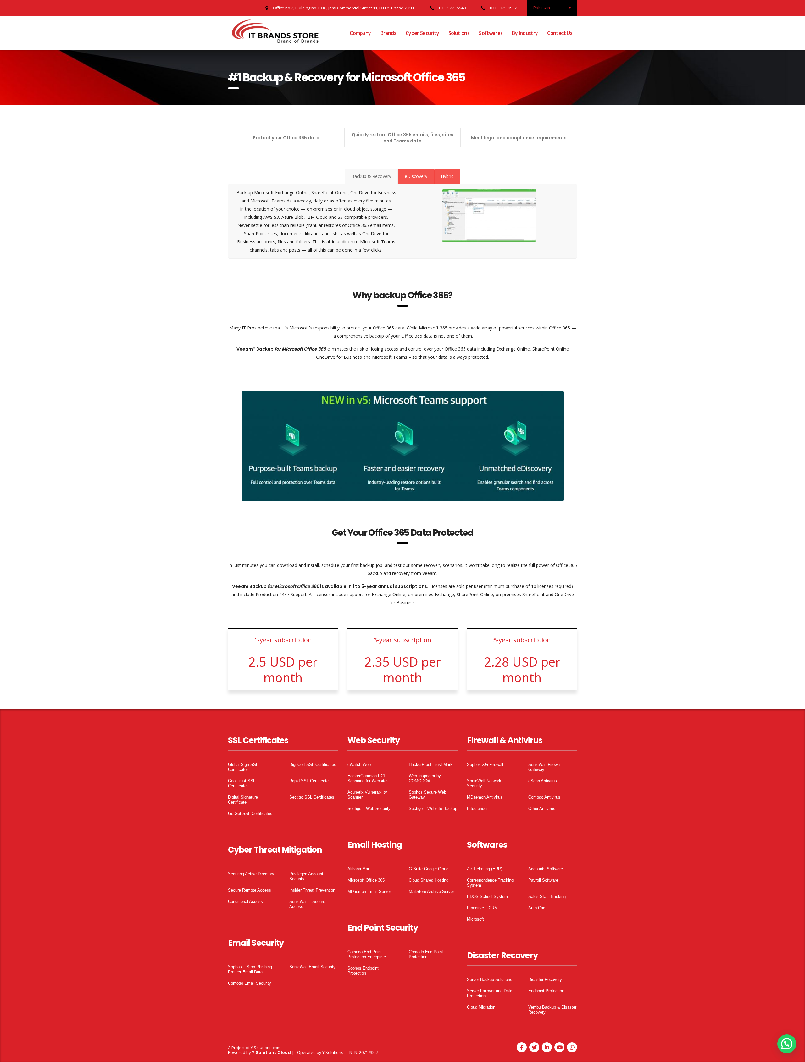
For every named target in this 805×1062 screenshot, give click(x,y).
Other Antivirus (541, 808)
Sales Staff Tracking (547, 896)
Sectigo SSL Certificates (311, 797)
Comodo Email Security (249, 983)
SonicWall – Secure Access (307, 904)
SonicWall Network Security (484, 783)
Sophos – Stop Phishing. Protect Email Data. (250, 969)
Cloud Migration (481, 1007)
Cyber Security (422, 33)
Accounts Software (545, 868)
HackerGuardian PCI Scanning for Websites (368, 778)
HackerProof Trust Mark (430, 764)
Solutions (458, 33)
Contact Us (559, 33)
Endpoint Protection (546, 990)
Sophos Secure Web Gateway (427, 794)
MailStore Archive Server (431, 891)
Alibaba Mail (358, 868)
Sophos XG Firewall (485, 764)
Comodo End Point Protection (426, 954)
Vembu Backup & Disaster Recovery (552, 1010)
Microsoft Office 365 (366, 880)
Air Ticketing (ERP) (484, 868)
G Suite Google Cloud (428, 868)
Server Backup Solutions (489, 979)
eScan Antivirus (542, 780)
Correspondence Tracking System (490, 883)
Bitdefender (477, 808)
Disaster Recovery (545, 979)
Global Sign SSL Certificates (243, 767)
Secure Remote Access (249, 890)
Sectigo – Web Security (369, 808)
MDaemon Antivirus (484, 797)
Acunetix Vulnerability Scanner (367, 794)
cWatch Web (359, 764)
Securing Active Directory (251, 873)
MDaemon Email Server (369, 891)
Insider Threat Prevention (312, 890)
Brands (388, 33)
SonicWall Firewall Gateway (545, 767)
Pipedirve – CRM (482, 907)
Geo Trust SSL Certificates (241, 783)
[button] (786, 1043)
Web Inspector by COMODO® (425, 778)
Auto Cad (536, 907)
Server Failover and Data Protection (489, 993)
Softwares (490, 33)
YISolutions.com (265, 1047)
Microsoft (475, 919)
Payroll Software (543, 880)
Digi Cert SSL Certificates (312, 764)
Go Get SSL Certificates (250, 813)
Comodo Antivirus (544, 797)
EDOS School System (487, 896)
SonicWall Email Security (312, 967)
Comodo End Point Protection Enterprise (366, 954)
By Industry (525, 33)
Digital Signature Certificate (243, 800)
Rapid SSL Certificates (310, 780)
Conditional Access (245, 901)
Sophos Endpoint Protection (363, 971)
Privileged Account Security (306, 876)
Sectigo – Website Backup (433, 808)
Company (360, 33)
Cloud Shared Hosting (428, 880)
